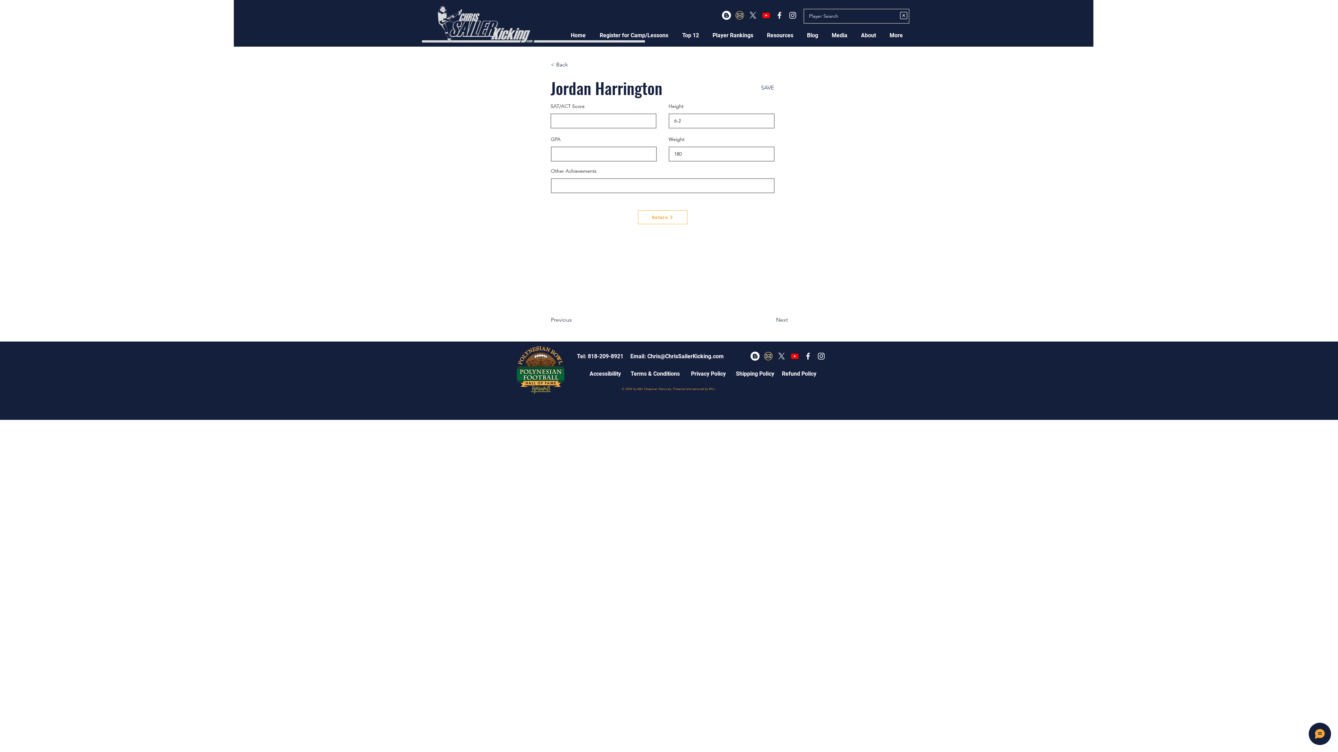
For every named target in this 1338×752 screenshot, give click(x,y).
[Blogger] (726, 15)
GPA (556, 139)
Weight (677, 139)
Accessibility (605, 373)
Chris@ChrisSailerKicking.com (685, 356)
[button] (634, 35)
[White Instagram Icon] (792, 15)
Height (676, 106)
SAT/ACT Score (568, 106)
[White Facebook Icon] (779, 15)
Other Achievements (574, 171)
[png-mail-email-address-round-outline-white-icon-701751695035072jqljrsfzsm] (739, 15)
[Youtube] (766, 15)
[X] (753, 15)
